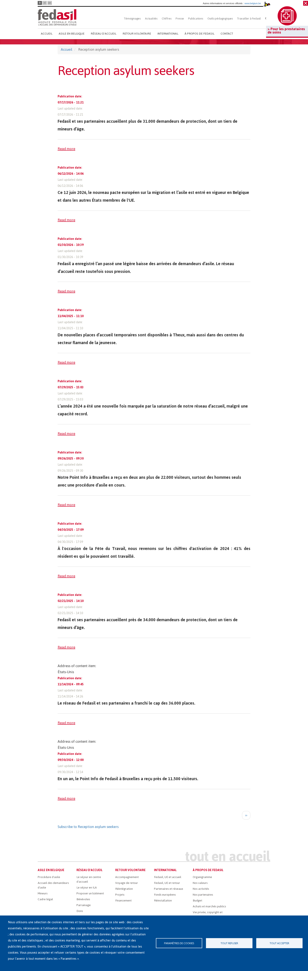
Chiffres (166, 18)
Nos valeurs (200, 883)
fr (40, 2)
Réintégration (124, 889)
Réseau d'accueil (103, 33)
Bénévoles (83, 899)
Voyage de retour (126, 883)
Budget (197, 900)
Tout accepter (279, 943)
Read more (66, 148)
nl (45, 2)
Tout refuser (229, 943)
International (167, 33)
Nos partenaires (203, 894)
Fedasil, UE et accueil (167, 877)
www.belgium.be (253, 3)
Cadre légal (45, 899)
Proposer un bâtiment (90, 893)
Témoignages (132, 18)
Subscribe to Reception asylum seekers (88, 826)
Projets (119, 894)
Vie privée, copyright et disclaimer (208, 914)
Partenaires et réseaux (168, 889)
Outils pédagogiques (220, 18)
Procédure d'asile (49, 877)
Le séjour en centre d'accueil (88, 879)
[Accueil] (57, 17)
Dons (79, 911)
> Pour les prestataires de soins (286, 30)
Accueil (46, 33)
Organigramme (202, 877)
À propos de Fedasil (199, 33)
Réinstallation (163, 900)
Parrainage (83, 905)
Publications (195, 18)
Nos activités (201, 889)
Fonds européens (165, 894)
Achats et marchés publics (209, 906)
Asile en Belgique (71, 33)
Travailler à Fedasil (249, 18)
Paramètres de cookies (179, 943)
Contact (227, 33)
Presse (180, 18)
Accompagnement (127, 877)
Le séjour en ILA (86, 887)
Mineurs (43, 893)
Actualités (151, 18)
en (49, 2)
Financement (123, 900)
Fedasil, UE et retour (167, 883)
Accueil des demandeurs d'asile (53, 885)
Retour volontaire (137, 33)
